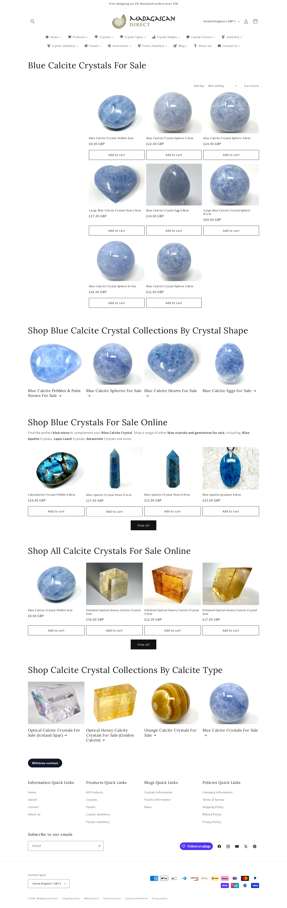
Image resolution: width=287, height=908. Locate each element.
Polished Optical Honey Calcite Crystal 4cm (230, 612)
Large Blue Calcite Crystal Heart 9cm (115, 210)
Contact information (136, 898)
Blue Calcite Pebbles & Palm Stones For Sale (54, 393)
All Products (94, 792)
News (147, 807)
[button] (32, 21)
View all (144, 525)
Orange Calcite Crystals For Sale (170, 732)
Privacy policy (159, 898)
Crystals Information (158, 792)
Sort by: (199, 86)
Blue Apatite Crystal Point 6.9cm (167, 494)
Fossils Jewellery (97, 822)
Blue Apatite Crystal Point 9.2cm (109, 494)
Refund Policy (212, 814)
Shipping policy (71, 898)
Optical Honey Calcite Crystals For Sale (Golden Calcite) (110, 735)
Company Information (218, 792)
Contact (33, 807)
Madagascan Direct (47, 898)
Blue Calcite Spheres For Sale (114, 390)
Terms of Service (214, 799)
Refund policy (91, 898)
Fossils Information (157, 799)
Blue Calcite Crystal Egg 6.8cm (167, 210)
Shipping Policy (213, 807)
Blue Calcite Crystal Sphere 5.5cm (170, 138)
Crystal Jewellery (97, 814)
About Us (34, 814)
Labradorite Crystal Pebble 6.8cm (51, 494)
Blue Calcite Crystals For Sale (230, 730)
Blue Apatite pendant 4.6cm (222, 494)
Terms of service (112, 898)
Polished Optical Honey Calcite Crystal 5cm (113, 612)
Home (32, 792)
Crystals (91, 799)
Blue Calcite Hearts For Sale (170, 390)
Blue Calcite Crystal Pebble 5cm (111, 138)
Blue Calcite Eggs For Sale (227, 390)
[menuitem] (53, 37)
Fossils (90, 807)
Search (32, 799)
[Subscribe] (98, 846)
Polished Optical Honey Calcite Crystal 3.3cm (171, 612)
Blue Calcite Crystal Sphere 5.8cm (227, 138)
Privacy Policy (212, 822)
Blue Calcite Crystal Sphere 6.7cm (112, 286)
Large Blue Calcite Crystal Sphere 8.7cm (226, 212)
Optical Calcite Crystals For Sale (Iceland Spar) (54, 732)
